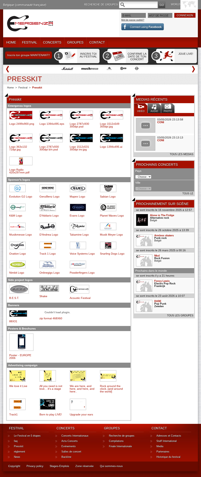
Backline (66, 456)
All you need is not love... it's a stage (50, 387)
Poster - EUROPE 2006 (20, 357)
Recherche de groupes (121, 435)
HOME (11, 42)
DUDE (157, 301)
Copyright (14, 466)
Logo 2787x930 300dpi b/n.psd (49, 148)
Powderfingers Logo (82, 272)
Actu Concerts (69, 441)
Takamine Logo (79, 234)
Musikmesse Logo (20, 234)
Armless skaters (164, 235)
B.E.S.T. (14, 297)
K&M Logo (15, 215)
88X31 (13, 321)
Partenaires (162, 451)
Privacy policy (34, 466)
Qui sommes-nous (111, 466)
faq (15, 441)
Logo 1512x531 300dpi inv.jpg (79, 148)
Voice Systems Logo (82, 253)
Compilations (116, 441)
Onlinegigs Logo (49, 272)
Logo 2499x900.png (21, 123)
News (17, 456)
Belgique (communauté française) (24, 4)
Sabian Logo (108, 196)
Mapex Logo (77, 196)
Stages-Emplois (59, 466)
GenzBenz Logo (49, 196)
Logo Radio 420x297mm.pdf (19, 171)
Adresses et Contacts (168, 435)
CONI (160, 122)
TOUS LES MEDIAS (181, 154)
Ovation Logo (17, 253)
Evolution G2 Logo (20, 196)
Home (10, 87)
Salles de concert (71, 451)
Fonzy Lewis (162, 280)
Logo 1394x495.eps (51, 123)
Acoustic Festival (80, 297)
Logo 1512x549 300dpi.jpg (109, 125)
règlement (19, 451)
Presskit (18, 446)
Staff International (166, 441)
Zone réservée (84, 466)
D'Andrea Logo (48, 234)
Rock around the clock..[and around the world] (111, 388)
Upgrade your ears (81, 414)
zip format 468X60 (50, 318)
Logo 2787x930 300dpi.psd (79, 125)
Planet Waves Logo (112, 215)
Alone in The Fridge (162, 215)
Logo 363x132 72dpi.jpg (18, 148)
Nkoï (157, 255)
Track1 (13, 414)
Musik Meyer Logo (111, 234)
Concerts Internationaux (75, 435)
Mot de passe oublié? (132, 20)
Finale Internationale (120, 446)
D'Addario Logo (49, 215)
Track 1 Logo (47, 253)
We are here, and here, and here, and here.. (82, 388)
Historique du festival (168, 456)
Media (159, 446)
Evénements (68, 446)
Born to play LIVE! (50, 414)
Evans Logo (77, 215)
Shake (43, 296)
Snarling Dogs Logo (112, 253)
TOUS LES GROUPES (180, 315)
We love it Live (18, 386)
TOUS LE (187, 193)
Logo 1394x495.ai (111, 146)
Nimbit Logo (16, 272)
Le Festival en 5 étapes (27, 435)
